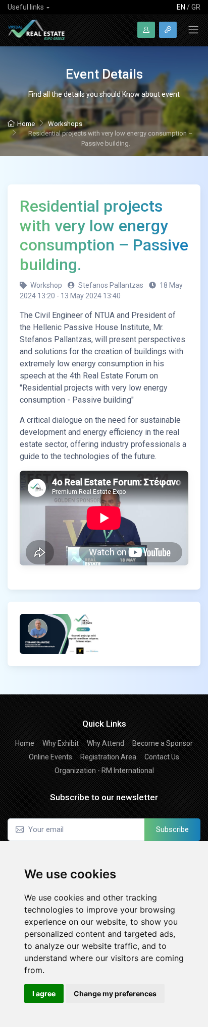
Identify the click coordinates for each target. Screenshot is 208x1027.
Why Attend (105, 743)
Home (26, 123)
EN (181, 7)
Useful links (26, 7)
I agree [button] (44, 993)
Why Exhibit (60, 743)
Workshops (65, 123)
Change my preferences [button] (115, 993)
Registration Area (108, 757)
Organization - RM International (104, 770)
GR (195, 7)
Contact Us (161, 757)
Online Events (50, 757)
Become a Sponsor (162, 743)
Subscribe (172, 829)
